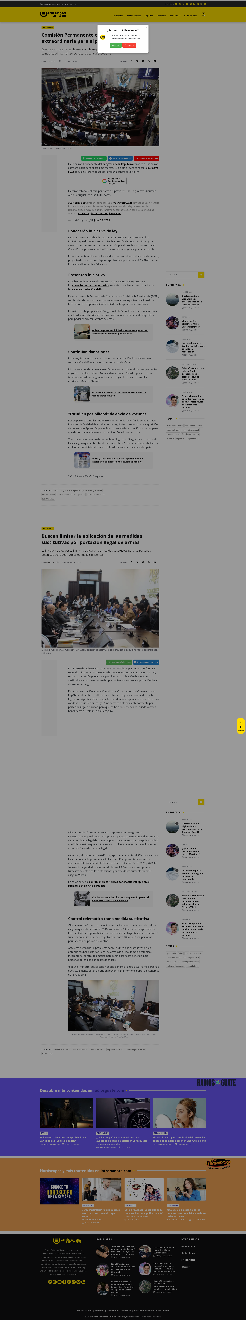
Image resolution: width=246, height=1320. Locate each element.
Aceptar (115, 45)
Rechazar (129, 45)
